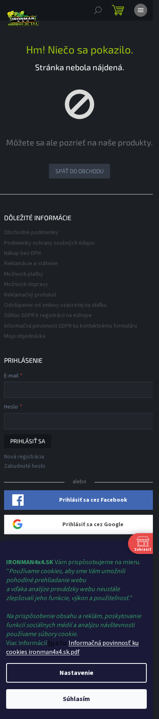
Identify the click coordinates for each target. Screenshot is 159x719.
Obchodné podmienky (31, 232)
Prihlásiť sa (27, 441)
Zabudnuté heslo (24, 466)
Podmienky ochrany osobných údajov (49, 243)
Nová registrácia (24, 457)
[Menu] (140, 10)
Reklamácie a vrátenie (31, 263)
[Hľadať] (98, 10)
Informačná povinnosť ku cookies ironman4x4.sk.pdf (72, 647)
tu (51, 643)
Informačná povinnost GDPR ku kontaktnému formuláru (70, 326)
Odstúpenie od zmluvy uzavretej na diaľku (55, 305)
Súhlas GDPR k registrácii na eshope (48, 315)
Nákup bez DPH (22, 253)
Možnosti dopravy (26, 284)
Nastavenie (76, 672)
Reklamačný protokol (30, 295)
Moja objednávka (24, 336)
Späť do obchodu (79, 170)
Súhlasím (76, 698)
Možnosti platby (23, 274)
